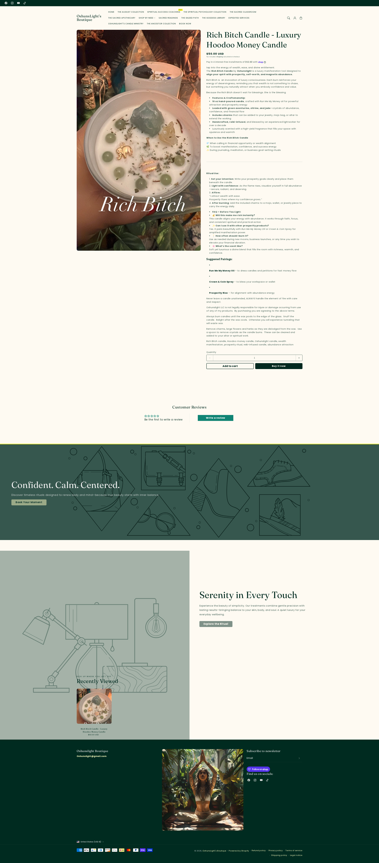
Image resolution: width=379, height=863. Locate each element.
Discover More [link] (26, 506)
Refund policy (259, 850)
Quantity (211, 352)
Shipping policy (279, 855)
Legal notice (296, 855)
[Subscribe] (299, 758)
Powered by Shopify (239, 851)
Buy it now (279, 366)
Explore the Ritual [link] (216, 624)
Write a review (215, 418)
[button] (289, 18)
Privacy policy (276, 850)
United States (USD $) (91, 841)
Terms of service (293, 850)
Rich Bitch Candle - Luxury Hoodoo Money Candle (94, 730)
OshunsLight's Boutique (214, 851)
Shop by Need (146, 18)
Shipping (219, 57)
